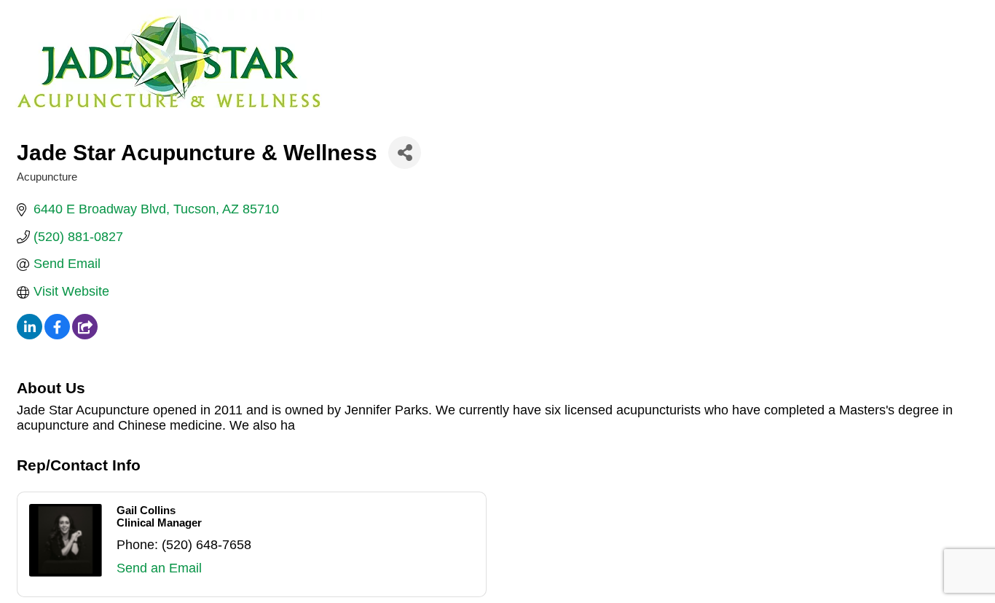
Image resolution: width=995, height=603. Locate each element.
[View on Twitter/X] (85, 335)
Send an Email (159, 568)
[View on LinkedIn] (29, 335)
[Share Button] (404, 152)
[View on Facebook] (57, 335)
